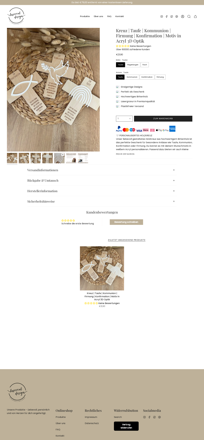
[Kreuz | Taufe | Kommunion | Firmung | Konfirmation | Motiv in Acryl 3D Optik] (102, 268)
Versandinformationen (42, 170)
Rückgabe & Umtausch (42, 180)
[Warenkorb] (195, 16)
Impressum (91, 417)
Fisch (145, 64)
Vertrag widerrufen (126, 426)
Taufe (120, 77)
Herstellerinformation (42, 191)
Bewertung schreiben (126, 222)
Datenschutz (92, 423)
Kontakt (60, 435)
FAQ (58, 429)
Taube (120, 64)
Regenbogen (132, 64)
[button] (85, 16)
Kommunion (132, 77)
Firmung (160, 77)
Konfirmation (147, 77)
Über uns (60, 423)
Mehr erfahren (125, 154)
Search (118, 417)
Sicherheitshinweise (41, 201)
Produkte (61, 417)
